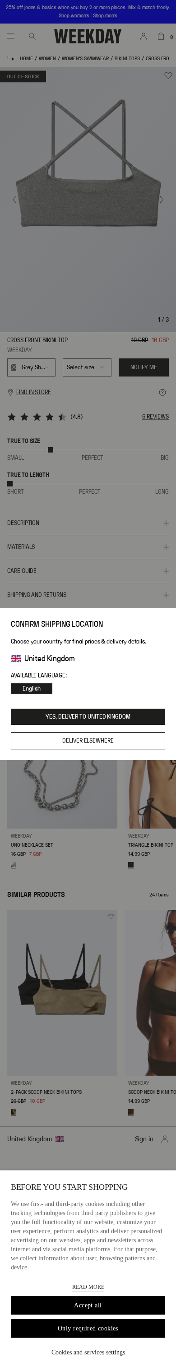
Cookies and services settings (88, 1352)
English (32, 689)
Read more (88, 1287)
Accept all (88, 1305)
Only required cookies (88, 1328)
